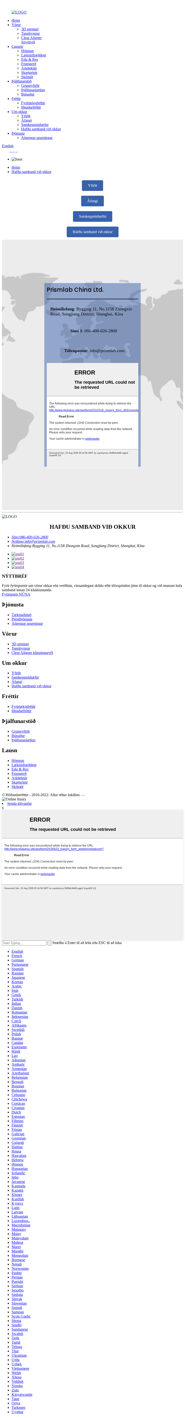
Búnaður (27, 94)
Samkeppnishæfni (34, 125)
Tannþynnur (30, 33)
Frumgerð (28, 64)
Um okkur (19, 112)
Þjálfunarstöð (22, 81)
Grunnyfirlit (30, 85)
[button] (92, 185)
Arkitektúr (29, 68)
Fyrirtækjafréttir (33, 103)
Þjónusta (18, 133)
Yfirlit (25, 116)
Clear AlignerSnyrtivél (31, 40)
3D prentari (30, 29)
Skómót (27, 77)
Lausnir (17, 46)
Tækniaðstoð (21, 615)
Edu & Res (29, 59)
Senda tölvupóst (19, 803)
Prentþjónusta (22, 619)
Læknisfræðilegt (33, 55)
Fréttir (16, 99)
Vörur (16, 25)
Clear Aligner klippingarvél (32, 653)
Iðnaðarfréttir (31, 107)
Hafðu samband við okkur (41, 129)
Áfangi (26, 120)
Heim (16, 20)
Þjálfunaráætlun (33, 90)
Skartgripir (29, 72)
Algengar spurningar (37, 138)
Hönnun (27, 51)
